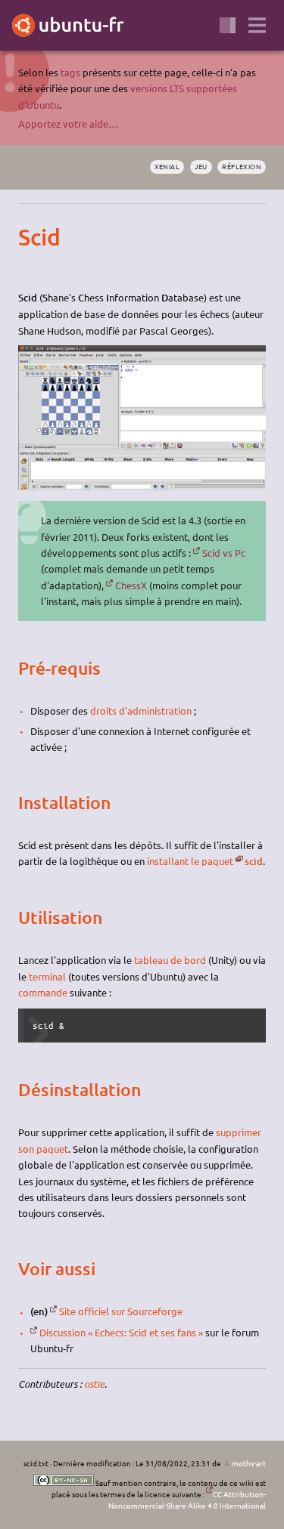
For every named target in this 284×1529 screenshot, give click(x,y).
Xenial (167, 166)
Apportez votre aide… (68, 123)
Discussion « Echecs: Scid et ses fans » (121, 1332)
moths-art (249, 1463)
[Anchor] (31, 237)
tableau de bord (170, 959)
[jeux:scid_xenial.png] (142, 486)
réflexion (241, 166)
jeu (201, 166)
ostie (94, 1384)
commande (42, 992)
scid (254, 861)
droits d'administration (141, 710)
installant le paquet (190, 860)
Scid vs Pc (223, 552)
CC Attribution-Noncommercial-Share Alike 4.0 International (187, 1499)
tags (70, 72)
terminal (47, 976)
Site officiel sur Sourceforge (121, 1311)
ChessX (131, 585)
